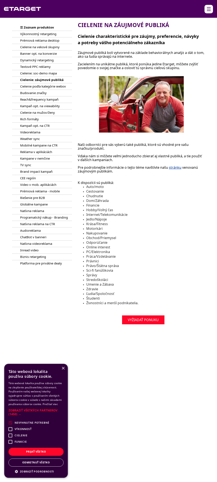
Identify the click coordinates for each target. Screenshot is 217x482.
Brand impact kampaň (36, 171)
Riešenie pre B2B (32, 198)
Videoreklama (30, 132)
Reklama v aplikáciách (36, 152)
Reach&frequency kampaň (39, 99)
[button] (36, 412)
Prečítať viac (50, 404)
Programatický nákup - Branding (44, 217)
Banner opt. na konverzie (38, 53)
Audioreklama (30, 230)
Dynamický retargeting (37, 60)
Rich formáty (29, 119)
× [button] (63, 368)
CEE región (28, 178)
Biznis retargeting (33, 257)
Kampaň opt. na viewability (40, 106)
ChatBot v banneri (33, 237)
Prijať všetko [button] (36, 451)
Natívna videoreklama (36, 243)
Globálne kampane (34, 204)
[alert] (36, 421)
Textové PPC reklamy (35, 66)
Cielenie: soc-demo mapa (38, 73)
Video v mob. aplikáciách (38, 184)
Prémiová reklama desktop (39, 40)
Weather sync (30, 139)
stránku (175, 167)
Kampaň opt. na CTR (35, 125)
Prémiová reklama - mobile (40, 191)
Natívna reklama (32, 211)
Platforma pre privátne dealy (41, 263)
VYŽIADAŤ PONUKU (143, 320)
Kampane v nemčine (35, 158)
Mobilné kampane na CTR (38, 145)
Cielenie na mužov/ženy (37, 112)
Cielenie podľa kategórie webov (43, 86)
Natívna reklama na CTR (37, 224)
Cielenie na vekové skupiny (40, 47)
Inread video (29, 250)
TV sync (25, 165)
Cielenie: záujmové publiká (42, 80)
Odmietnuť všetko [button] (36, 462)
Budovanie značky (33, 93)
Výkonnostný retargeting (38, 34)
